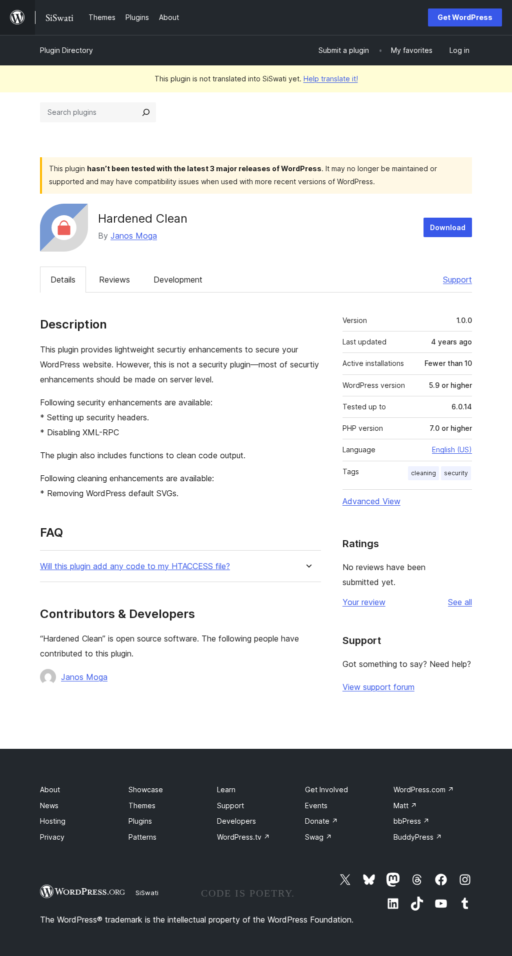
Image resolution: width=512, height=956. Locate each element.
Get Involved (326, 789)
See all (460, 602)
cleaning (423, 473)
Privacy (52, 837)
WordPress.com (424, 789)
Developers (236, 821)
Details (63, 280)
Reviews (114, 280)
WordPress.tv (243, 837)
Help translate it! (331, 78)
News (49, 805)
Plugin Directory (66, 50)
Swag (318, 837)
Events (316, 805)
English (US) (452, 449)
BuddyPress (418, 837)
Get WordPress (465, 17)
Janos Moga (133, 236)
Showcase (145, 789)
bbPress (412, 821)
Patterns (142, 837)
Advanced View (371, 501)
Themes (142, 805)
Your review (364, 602)
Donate (321, 821)
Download (448, 227)
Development (178, 280)
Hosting (53, 821)
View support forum (378, 687)
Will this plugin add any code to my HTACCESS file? (135, 566)
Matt (405, 805)
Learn (226, 789)
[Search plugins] (146, 112)
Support (457, 280)
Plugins (140, 821)
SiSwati (147, 893)
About (50, 789)
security (456, 473)
